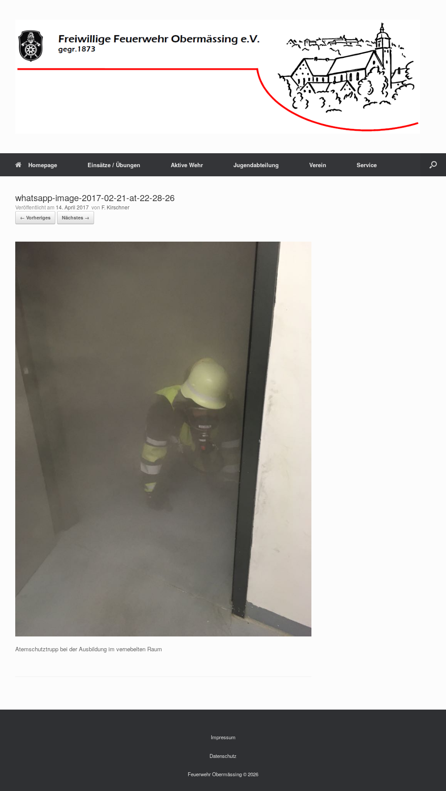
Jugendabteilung (256, 165)
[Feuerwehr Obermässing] (217, 77)
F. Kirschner (115, 207)
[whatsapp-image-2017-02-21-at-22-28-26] (163, 634)
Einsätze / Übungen (114, 165)
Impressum (223, 737)
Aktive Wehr (187, 165)
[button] (433, 164)
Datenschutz (223, 755)
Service (367, 165)
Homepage (42, 165)
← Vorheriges (35, 217)
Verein (317, 165)
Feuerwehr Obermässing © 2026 (223, 774)
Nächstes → (75, 217)
